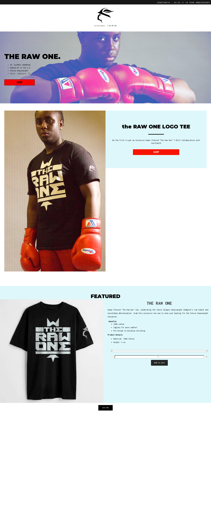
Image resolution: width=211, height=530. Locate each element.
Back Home (105, 407)
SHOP (19, 82)
